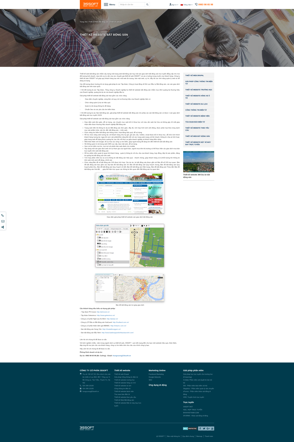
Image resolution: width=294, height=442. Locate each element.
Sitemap (199, 436)
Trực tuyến (188, 402)
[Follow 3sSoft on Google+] (208, 428)
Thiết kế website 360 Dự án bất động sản (196, 176)
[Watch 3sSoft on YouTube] (212, 428)
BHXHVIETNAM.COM (191, 413)
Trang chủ (83, 22)
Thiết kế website (116, 22)
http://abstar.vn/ (112, 319)
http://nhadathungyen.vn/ (111, 329)
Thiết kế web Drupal (194, 75)
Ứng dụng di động (158, 385)
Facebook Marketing (156, 374)
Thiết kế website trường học (198, 90)
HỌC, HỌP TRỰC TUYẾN (192, 410)
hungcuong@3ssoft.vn (122, 356)
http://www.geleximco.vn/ (106, 315)
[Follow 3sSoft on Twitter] (204, 428)
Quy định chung (188, 436)
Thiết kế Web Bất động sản (99, 22)
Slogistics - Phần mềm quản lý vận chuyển (198, 388)
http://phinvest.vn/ (103, 312)
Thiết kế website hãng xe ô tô (125, 383)
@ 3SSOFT (160, 436)
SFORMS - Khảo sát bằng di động (195, 416)
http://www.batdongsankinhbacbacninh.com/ (118, 333)
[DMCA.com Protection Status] (190, 428)
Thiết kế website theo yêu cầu (125, 397)
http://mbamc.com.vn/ (118, 326)
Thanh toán (209, 436)
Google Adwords (155, 377)
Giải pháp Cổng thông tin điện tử (126, 377)
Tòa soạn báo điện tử (195, 122)
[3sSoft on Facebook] (200, 428)
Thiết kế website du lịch (196, 104)
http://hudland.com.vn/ (121, 322)
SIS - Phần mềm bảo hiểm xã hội (195, 386)
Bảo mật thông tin (173, 436)
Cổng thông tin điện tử (196, 110)
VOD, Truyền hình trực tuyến (193, 397)
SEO (150, 380)
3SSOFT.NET (188, 407)
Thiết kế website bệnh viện (197, 116)
